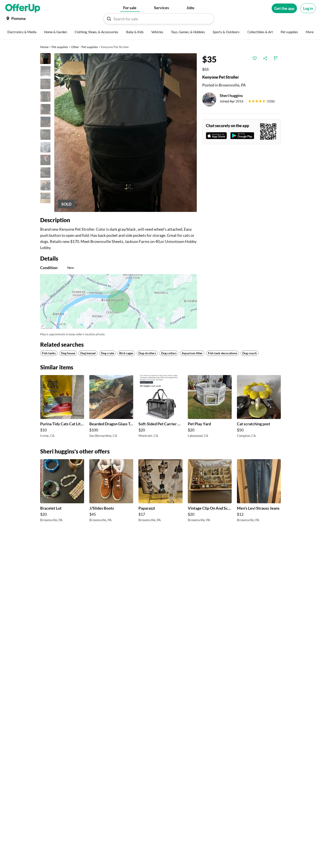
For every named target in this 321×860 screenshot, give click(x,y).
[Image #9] (45, 159)
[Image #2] (45, 71)
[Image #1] (45, 58)
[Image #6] (45, 121)
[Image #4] (45, 96)
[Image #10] (45, 172)
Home (44, 47)
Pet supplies (60, 47)
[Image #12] (45, 197)
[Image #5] (45, 109)
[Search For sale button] (108, 18)
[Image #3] (45, 83)
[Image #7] (45, 134)
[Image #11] (45, 185)
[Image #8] (45, 147)
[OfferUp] (22, 8)
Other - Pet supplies (84, 47)
